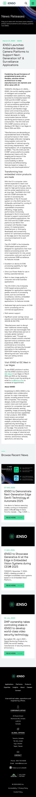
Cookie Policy (18, 792)
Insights (15, 687)
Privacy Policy (23, 788)
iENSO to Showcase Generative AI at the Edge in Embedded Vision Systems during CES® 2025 (17, 560)
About (22, 687)
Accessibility (12, 788)
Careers (29, 687)
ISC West (8, 374)
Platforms (19, 684)
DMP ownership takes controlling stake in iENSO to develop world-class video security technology (17, 628)
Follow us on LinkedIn (19, 768)
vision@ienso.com (21, 763)
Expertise (7, 687)
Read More (15, 517)
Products (28, 684)
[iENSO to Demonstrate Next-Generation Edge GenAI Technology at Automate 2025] (18, 474)
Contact (18, 690)
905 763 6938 (21, 761)
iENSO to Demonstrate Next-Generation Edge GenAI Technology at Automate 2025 (17, 496)
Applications (9, 684)
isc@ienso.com (17, 380)
